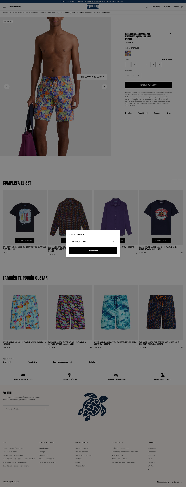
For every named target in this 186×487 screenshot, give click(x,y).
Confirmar (93, 250)
